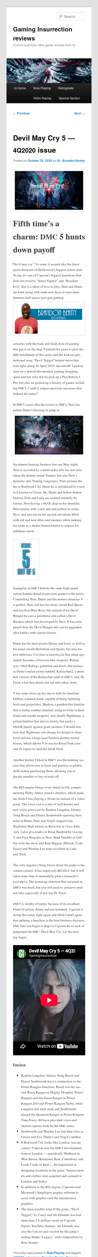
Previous (21, 113)
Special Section (69, 98)
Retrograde (66, 88)
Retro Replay (42, 98)
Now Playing (42, 88)
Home (20, 88)
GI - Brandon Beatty (71, 160)
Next (79, 113)
